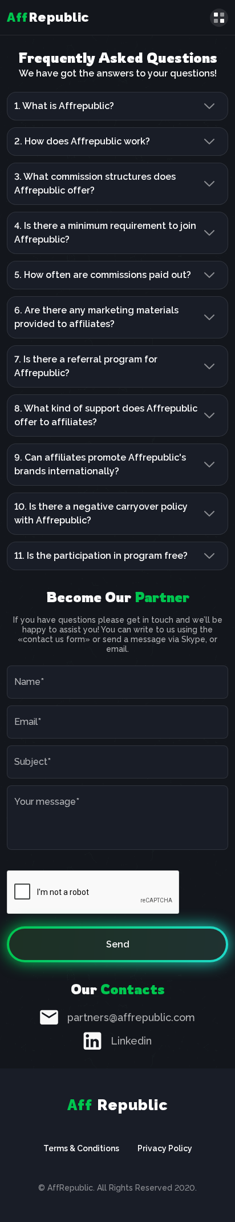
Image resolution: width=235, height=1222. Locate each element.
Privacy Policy (164, 1148)
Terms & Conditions (81, 1148)
